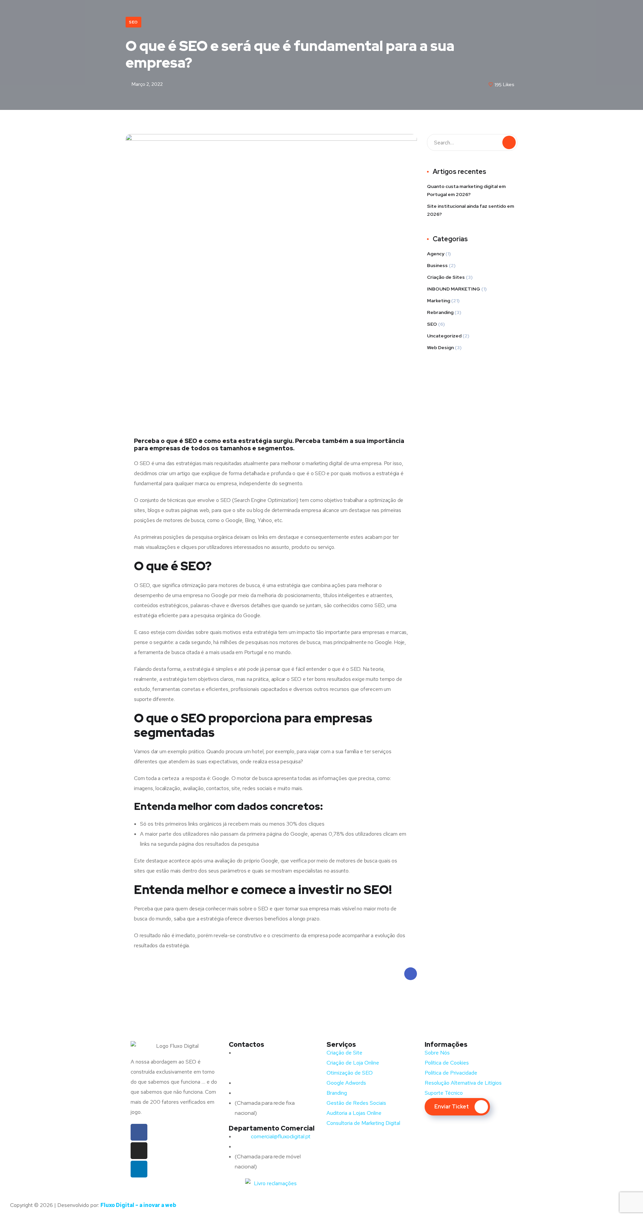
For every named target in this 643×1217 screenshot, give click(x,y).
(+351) (256, 1146)
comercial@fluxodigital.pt (273, 1136)
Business (437, 265)
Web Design (440, 347)
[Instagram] (139, 1150)
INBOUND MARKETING (453, 289)
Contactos (246, 1044)
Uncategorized (444, 336)
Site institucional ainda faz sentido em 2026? (470, 210)
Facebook (410, 973)
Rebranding (440, 312)
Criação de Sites (446, 277)
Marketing (438, 301)
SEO (133, 22)
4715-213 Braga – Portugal (266, 1072)
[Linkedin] (139, 1169)
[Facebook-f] (139, 1132)
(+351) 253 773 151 (270, 1092)
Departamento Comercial (271, 1128)
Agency (435, 254)
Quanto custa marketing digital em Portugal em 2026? (466, 190)
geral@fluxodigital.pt (267, 1082)
